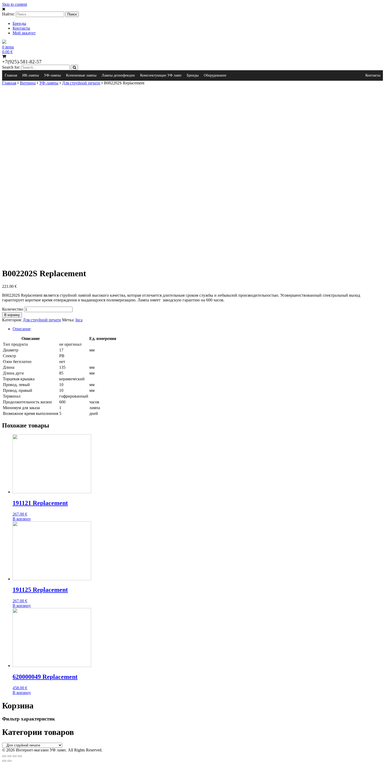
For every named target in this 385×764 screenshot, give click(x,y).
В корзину (12, 315)
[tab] (198, 329)
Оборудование (215, 75)
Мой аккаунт (24, 33)
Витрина (28, 83)
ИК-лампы (30, 75)
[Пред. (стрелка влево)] (4, 761)
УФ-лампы (52, 75)
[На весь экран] (15, 756)
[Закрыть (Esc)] (4, 756)
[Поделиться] (9, 756)
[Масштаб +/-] (20, 756)
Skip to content (14, 4)
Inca (78, 320)
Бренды (19, 23)
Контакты (21, 28)
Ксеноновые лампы (81, 75)
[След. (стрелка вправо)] (9, 761)
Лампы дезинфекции (118, 75)
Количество (12, 309)
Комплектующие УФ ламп (161, 75)
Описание (22, 329)
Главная (11, 75)
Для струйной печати (81, 83)
